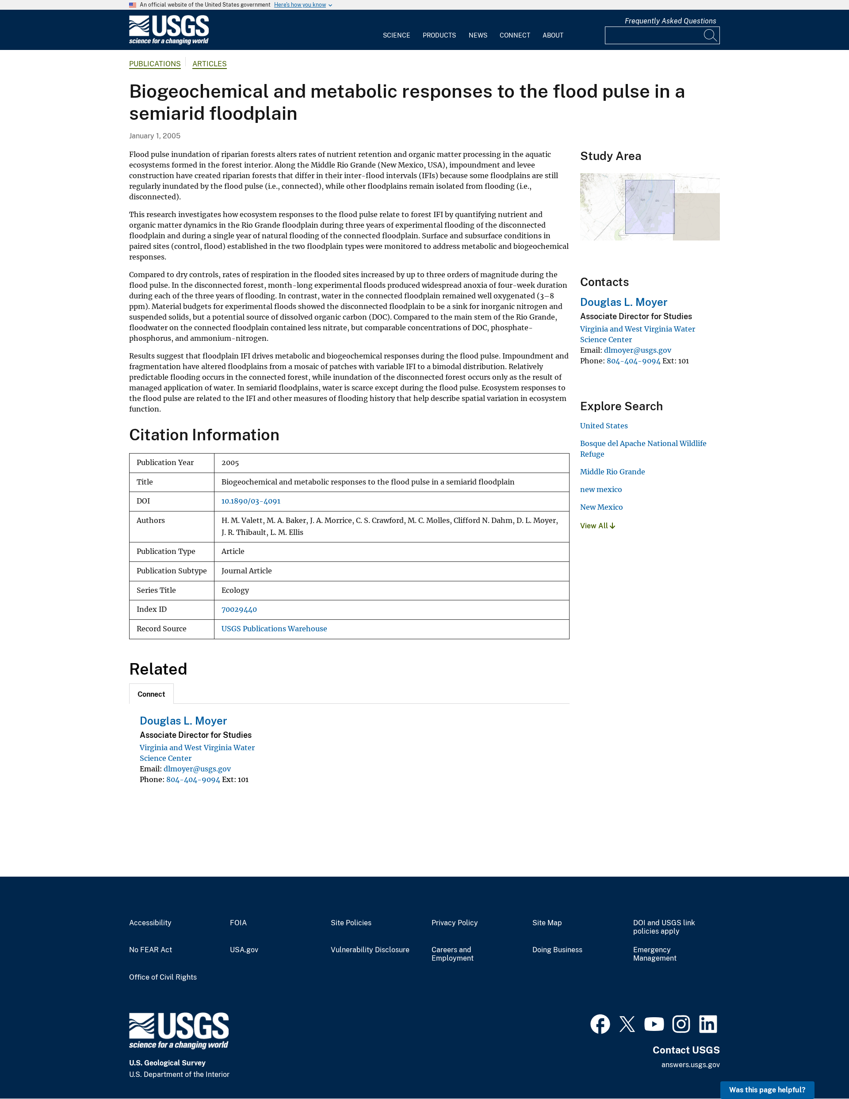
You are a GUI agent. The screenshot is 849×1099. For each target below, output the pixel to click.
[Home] (169, 42)
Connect (515, 35)
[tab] (151, 693)
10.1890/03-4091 (251, 501)
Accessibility (150, 923)
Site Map (547, 923)
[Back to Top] (817, 1067)
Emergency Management (655, 954)
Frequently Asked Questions (670, 21)
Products (439, 35)
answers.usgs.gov (691, 1065)
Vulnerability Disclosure (370, 950)
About (553, 35)
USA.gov (244, 950)
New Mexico (601, 507)
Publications (155, 64)
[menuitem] (397, 30)
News (478, 35)
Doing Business (557, 950)
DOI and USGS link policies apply (664, 927)
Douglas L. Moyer (183, 720)
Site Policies (351, 923)
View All (595, 526)
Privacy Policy (455, 923)
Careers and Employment (453, 954)
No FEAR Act (150, 950)
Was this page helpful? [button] (767, 1090)
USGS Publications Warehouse (274, 629)
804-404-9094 (193, 779)
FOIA (238, 923)
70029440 (239, 609)
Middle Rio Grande (612, 471)
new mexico (601, 489)
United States (604, 425)
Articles (209, 64)
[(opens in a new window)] (600, 1023)
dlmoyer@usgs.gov (197, 768)
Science (396, 35)
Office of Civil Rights (163, 977)
